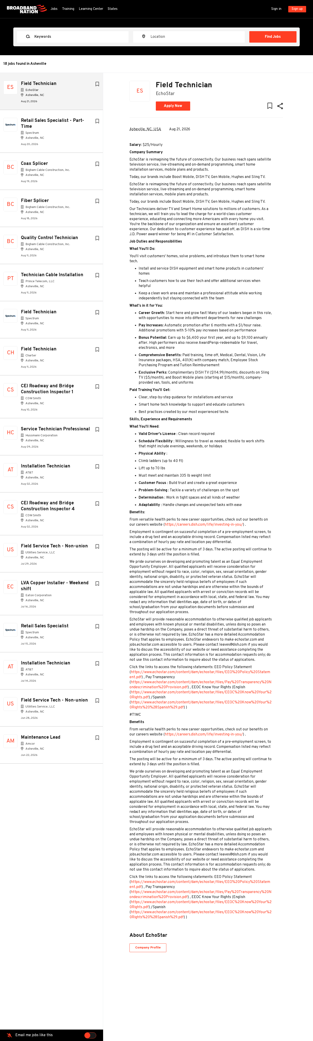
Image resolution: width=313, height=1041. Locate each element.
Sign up (297, 9)
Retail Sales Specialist (45, 626)
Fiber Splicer (35, 201)
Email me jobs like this (34, 1035)
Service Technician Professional (55, 429)
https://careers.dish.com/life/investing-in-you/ (204, 524)
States (113, 9)
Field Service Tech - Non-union (54, 546)
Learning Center (91, 9)
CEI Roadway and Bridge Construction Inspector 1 (47, 389)
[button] (280, 107)
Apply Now (173, 106)
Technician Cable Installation (52, 275)
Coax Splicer (34, 164)
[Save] (97, 84)
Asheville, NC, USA (145, 129)
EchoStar (165, 94)
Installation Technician (45, 466)
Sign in (276, 9)
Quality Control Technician (49, 238)
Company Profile (148, 948)
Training (68, 9)
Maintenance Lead (40, 737)
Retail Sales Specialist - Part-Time (52, 124)
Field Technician (38, 84)
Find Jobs (273, 37)
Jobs (54, 9)
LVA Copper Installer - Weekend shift (55, 586)
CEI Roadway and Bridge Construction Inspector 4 (48, 506)
